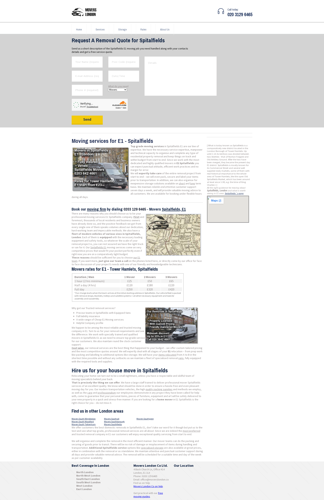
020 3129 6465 (239, 14)
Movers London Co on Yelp (148, 486)
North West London (88, 475)
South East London (88, 479)
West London (84, 485)
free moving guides (148, 494)
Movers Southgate (145, 418)
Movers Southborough (114, 421)
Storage (122, 29)
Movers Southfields (113, 424)
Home (79, 29)
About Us (165, 29)
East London (84, 489)
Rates (143, 29)
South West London (88, 482)
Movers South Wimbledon (84, 418)
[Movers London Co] (86, 12)
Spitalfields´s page (234, 193)
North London (85, 472)
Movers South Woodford (83, 421)
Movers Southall (111, 418)
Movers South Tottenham (84, 424)
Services (100, 29)
